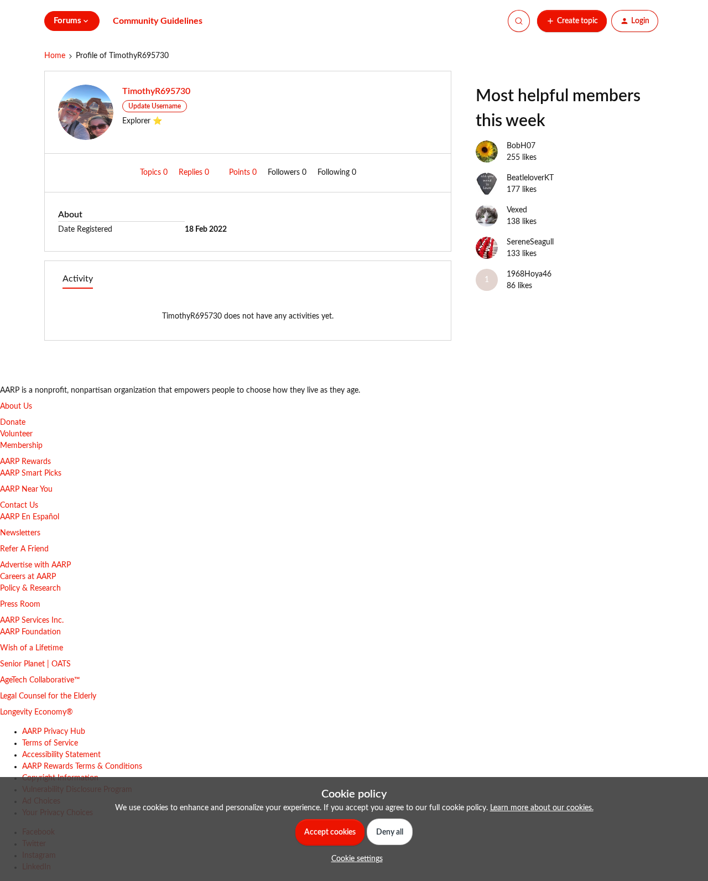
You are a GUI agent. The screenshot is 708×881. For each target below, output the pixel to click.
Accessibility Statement (61, 755)
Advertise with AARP (35, 565)
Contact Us (19, 505)
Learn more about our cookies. (542, 808)
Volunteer (16, 434)
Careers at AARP (28, 577)
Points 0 (244, 172)
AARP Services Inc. (32, 620)
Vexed (517, 210)
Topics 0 (155, 172)
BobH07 (521, 146)
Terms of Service (50, 743)
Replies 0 (195, 172)
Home (54, 56)
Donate (12, 422)
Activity (78, 278)
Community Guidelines (157, 21)
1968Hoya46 (529, 274)
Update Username (154, 106)
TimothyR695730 (156, 91)
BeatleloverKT (530, 178)
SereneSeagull (530, 242)
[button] (572, 21)
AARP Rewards (25, 462)
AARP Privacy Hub (53, 732)
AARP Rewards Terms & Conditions (82, 766)
